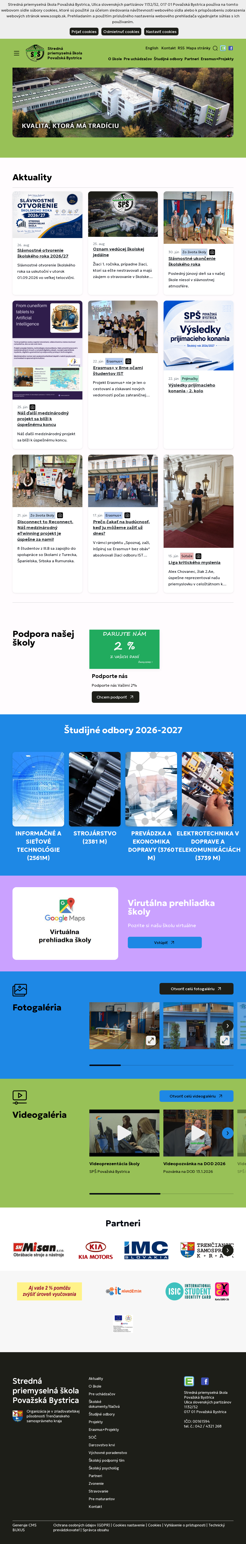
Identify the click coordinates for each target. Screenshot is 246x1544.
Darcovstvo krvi (102, 1445)
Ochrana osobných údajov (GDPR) (81, 1525)
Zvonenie (96, 1483)
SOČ (92, 1437)
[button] (215, 48)
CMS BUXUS (24, 1527)
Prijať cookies (84, 31)
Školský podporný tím (106, 1460)
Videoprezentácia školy (114, 1163)
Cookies (154, 1525)
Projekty (96, 1422)
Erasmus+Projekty (217, 59)
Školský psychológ (104, 1468)
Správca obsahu (96, 1530)
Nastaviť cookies (161, 31)
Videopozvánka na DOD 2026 (194, 1163)
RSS (181, 48)
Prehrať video (124, 1133)
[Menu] (16, 53)
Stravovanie (98, 1491)
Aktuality (96, 1378)
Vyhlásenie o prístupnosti (184, 1525)
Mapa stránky (198, 48)
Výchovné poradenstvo (108, 1452)
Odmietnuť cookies (121, 31)
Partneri (191, 59)
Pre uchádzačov (138, 59)
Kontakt (168, 48)
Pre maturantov (102, 1499)
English (152, 48)
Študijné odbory (168, 59)
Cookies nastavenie (129, 1525)
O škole (115, 59)
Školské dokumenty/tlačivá (104, 1404)
